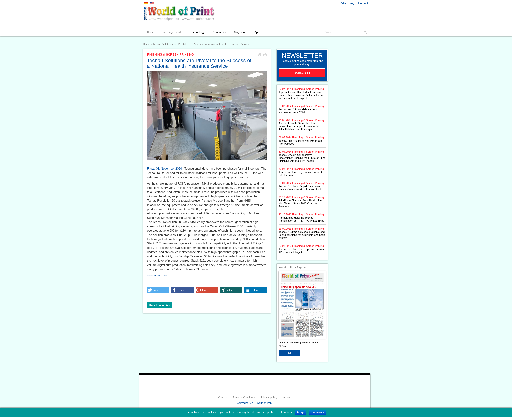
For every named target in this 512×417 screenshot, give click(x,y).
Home (151, 32)
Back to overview (159, 305)
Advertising (347, 3)
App (256, 32)
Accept (300, 412)
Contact (363, 3)
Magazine (240, 32)
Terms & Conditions (244, 397)
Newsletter (219, 32)
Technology (197, 32)
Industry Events (172, 32)
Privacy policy (269, 397)
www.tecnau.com (157, 275)
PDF (289, 352)
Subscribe (302, 72)
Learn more (317, 412)
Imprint (287, 397)
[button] (158, 290)
